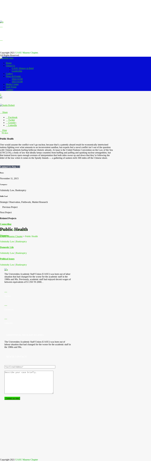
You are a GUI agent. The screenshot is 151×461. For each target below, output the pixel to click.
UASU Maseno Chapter (11, 236)
